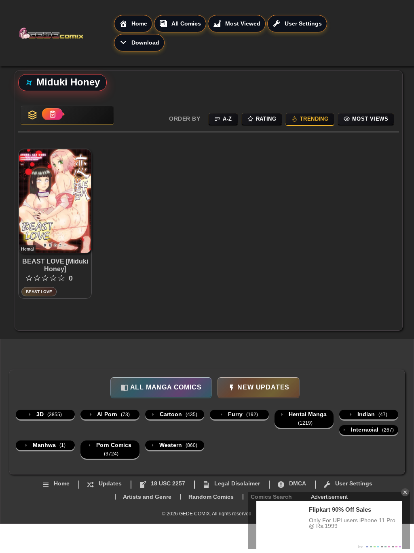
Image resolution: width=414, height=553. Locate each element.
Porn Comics (113, 449)
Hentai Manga (307, 418)
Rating (266, 119)
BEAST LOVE (39, 291)
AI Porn (113, 414)
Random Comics (211, 496)
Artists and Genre (147, 496)
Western (177, 445)
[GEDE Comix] (66, 33)
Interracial (371, 429)
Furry (242, 414)
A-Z (227, 119)
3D (48, 414)
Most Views (370, 119)
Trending (314, 119)
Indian (371, 414)
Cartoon (177, 414)
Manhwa (48, 445)
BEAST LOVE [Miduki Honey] (55, 265)
